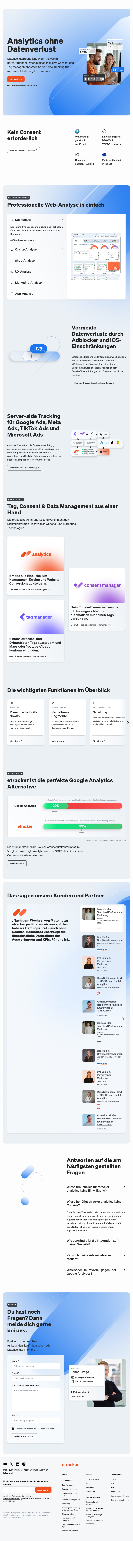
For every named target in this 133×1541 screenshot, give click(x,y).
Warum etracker (93, 1497)
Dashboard (23, 220)
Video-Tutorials (92, 1479)
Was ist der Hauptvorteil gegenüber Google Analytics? (91, 1272)
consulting (90, 1492)
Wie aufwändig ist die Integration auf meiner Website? (92, 1242)
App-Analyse (24, 293)
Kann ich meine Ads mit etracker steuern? (89, 1257)
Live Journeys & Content (68, 1519)
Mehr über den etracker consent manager (90, 624)
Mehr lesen (15, 741)
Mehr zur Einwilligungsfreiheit (22, 150)
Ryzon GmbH (102, 967)
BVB (112, 1488)
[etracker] (96, 1465)
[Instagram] (24, 1464)
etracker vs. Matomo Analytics (94, 1522)
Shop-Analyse (25, 260)
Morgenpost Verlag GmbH (108, 987)
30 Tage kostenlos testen (22, 240)
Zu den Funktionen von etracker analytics (28, 589)
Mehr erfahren (15, 863)
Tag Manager (67, 1485)
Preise (64, 1475)
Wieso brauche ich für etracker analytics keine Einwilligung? (88, 1189)
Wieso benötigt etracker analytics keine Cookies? (94, 1203)
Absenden (41, 1490)
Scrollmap (66, 1504)
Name (15, 1361)
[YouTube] (5, 1464)
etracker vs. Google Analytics (94, 1515)
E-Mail (15, 1373)
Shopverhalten (68, 1514)
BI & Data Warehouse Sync (71, 1525)
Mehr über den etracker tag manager (26, 656)
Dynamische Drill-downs (69, 1494)
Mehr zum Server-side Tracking (23, 467)
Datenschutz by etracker (92, 1503)
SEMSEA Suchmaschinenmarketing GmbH (108, 921)
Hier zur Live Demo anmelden (21, 85)
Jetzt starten (14, 79)
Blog (88, 1483)
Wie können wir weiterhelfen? (26, 1385)
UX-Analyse (23, 271)
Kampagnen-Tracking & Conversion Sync (71, 1509)
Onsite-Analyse (26, 249)
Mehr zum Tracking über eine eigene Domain (93, 383)
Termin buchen (78, 1396)
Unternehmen (116, 1475)
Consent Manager (69, 1489)
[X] (11, 1464)
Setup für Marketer (70, 1531)
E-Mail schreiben (79, 1392)
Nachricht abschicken (23, 1436)
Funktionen (67, 1480)
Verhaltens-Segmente (71, 1499)
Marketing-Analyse (28, 282)
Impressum (115, 1492)
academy (90, 1488)
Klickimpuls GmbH (104, 1011)
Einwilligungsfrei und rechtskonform (94, 1509)
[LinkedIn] (18, 1464)
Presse (114, 1479)
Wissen (89, 1475)
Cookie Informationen (120, 1500)
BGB (112, 1483)
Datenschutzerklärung (11, 1499)
